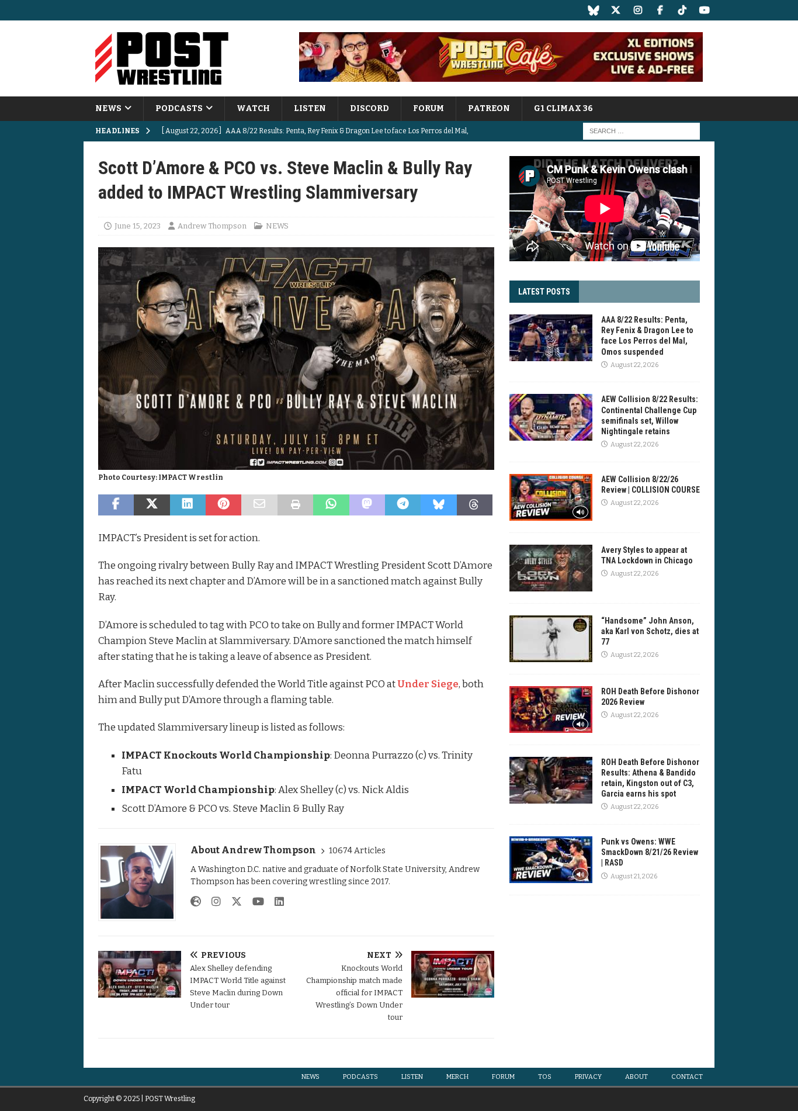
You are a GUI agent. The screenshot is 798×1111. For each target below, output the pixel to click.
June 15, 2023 (138, 225)
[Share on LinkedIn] (188, 504)
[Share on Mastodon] (367, 504)
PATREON (489, 108)
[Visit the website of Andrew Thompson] (195, 902)
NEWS (108, 108)
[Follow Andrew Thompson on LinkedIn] (275, 902)
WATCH (253, 108)
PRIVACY (588, 1077)
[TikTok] (682, 10)
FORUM (428, 108)
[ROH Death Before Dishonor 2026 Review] (550, 709)
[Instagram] (637, 10)
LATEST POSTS (544, 291)
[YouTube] (704, 10)
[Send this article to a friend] (259, 504)
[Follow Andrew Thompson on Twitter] (232, 902)
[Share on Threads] (474, 504)
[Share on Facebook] (116, 504)
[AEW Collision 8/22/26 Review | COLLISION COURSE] (550, 497)
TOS (544, 1077)
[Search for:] (641, 131)
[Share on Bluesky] (438, 504)
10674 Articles (357, 851)
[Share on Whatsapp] (331, 504)
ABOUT (636, 1077)
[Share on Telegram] (403, 504)
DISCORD (369, 108)
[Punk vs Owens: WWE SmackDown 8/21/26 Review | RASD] (550, 859)
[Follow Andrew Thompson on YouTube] (254, 902)
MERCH (457, 1077)
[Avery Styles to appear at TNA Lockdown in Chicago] (550, 568)
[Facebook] (660, 10)
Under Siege (428, 684)
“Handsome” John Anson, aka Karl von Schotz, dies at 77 (650, 631)
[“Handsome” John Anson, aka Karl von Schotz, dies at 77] (550, 638)
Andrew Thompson (212, 225)
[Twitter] (615, 10)
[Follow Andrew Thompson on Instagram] (212, 902)
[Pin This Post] (223, 504)
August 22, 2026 (634, 365)
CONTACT (687, 1077)
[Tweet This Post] (151, 504)
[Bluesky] (593, 10)
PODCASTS (179, 108)
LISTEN (310, 108)
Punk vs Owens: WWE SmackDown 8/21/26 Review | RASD (649, 852)
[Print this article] (295, 504)
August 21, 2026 (633, 876)
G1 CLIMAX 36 (563, 108)
